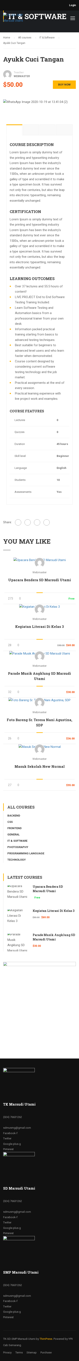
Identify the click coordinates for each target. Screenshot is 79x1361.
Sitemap (32, 1352)
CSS (10, 821)
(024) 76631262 (12, 1117)
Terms (19, 1352)
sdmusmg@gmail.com (17, 1127)
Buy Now (64, 84)
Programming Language (25, 853)
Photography (17, 847)
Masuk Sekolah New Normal (40, 766)
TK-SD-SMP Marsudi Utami (19, 1338)
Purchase (46, 1352)
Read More (39, 560)
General (13, 834)
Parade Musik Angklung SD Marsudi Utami (39, 676)
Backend (13, 815)
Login (72, 5)
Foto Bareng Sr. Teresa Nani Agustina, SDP (39, 722)
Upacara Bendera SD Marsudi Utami (39, 580)
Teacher (19, 72)
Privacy (7, 1352)
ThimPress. (46, 1338)
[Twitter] (37, 522)
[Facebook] (18, 522)
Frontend (14, 828)
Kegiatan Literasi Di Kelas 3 (39, 626)
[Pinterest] (46, 522)
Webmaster (39, 572)
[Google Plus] (27, 522)
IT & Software (17, 840)
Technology (16, 859)
